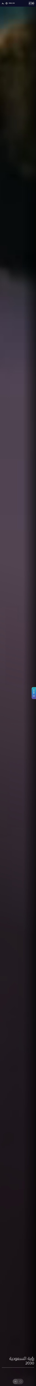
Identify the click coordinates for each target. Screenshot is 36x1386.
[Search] (20, 1381)
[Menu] (15, 1381)
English (12, 3)
